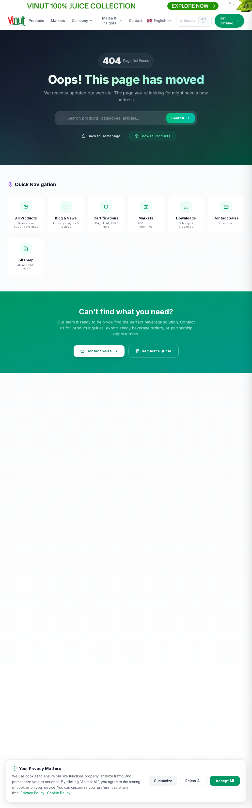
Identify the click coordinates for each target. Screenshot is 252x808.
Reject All (193, 781)
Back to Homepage (104, 136)
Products (36, 20)
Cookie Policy (58, 793)
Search (177, 118)
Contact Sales (99, 351)
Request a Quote (156, 351)
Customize (163, 781)
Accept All (225, 781)
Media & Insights (109, 20)
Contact (135, 20)
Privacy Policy (32, 793)
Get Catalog (226, 20)
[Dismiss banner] (246, 6)
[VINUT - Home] (17, 21)
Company (80, 20)
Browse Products (155, 136)
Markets (58, 20)
